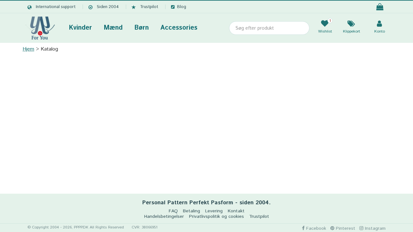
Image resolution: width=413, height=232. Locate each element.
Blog (181, 7)
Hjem (28, 49)
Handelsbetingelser (164, 216)
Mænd (113, 28)
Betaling (191, 211)
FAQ (173, 211)
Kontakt (236, 211)
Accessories (178, 28)
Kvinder (80, 28)
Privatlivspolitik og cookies (216, 216)
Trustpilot (149, 7)
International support (56, 7)
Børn (141, 28)
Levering (214, 211)
